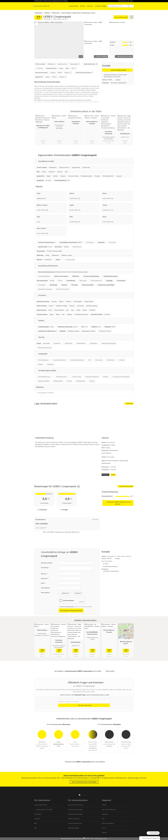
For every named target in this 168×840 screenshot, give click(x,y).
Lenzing (108, 447)
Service (82, 6)
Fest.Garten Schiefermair (108, 132)
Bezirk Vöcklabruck (113, 460)
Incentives (42, 295)
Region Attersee (123, 460)
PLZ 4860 (112, 445)
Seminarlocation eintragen (75, 809)
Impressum (105, 814)
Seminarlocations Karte (40, 805)
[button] (59, 40)
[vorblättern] (79, 40)
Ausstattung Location (46, 161)
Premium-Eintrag (130, 113)
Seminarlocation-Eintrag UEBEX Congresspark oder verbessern (92, 746)
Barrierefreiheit (154, 833)
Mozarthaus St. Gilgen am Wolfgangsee (43, 126)
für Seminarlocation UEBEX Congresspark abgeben (42, 745)
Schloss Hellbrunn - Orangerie (92, 122)
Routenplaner (129, 403)
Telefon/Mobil (45, 588)
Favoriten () (150, 838)
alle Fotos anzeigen (101, 56)
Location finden (73, 6)
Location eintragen (100, 6)
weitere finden (58, 744)
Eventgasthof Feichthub (76, 122)
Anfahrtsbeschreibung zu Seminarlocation (115, 74)
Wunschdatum (45, 592)
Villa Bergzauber (125, 133)
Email (43, 583)
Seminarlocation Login (123, 1)
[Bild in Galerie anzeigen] (96, 30)
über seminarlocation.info (109, 809)
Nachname (44, 578)
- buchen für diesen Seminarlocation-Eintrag (126, 745)
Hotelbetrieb (42, 354)
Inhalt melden (110, 671)
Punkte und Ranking (73, 818)
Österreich (108, 453)
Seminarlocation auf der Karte (112, 76)
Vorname (44, 573)
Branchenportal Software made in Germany (71, 838)
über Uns (90, 6)
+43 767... (110, 79)
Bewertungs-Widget (73, 828)
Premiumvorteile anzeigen (75, 814)
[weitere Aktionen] (132, 17)
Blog (35, 823)
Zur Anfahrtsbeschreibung (110, 566)
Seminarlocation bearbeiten (75, 805)
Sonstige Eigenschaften (47, 370)
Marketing (40, 387)
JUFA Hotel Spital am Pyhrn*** (126, 642)
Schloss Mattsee (59, 121)
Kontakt (113, 474)
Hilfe (131, 1)
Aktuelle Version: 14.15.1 (100, 838)
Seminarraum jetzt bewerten (118, 503)
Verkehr (41, 320)
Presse (104, 828)
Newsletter (37, 818)
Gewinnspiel (37, 814)
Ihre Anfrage (45, 567)
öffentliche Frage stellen (85, 705)
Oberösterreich (114, 450)
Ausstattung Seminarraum (48, 266)
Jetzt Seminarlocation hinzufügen (84, 782)
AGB (103, 818)
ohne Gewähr (97, 671)
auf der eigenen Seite (109, 744)
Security (41, 337)
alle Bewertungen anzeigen (124, 56)
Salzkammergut (106, 463)
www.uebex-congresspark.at (118, 82)
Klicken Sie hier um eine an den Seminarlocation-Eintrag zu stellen (84, 695)
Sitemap (104, 832)
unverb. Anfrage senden (121, 17)
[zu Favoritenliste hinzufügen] (36, 23)
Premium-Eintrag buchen (75, 823)
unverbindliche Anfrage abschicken (71, 610)
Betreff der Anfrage (46, 563)
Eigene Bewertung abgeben (126, 486)
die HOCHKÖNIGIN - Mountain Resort (92, 633)
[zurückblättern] (38, 40)
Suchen (132, 6)
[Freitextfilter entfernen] (129, 6)
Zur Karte (105, 563)
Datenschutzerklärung (67, 606)
